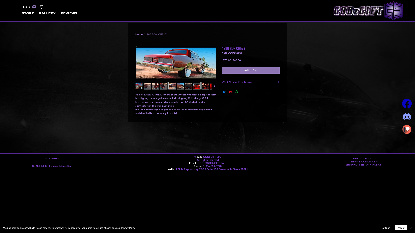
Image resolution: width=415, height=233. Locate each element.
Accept (400, 227)
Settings (386, 227)
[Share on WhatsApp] (236, 92)
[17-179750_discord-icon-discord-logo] (407, 116)
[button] (42, 7)
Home (139, 34)
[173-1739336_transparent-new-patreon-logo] (407, 129)
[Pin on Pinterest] (230, 92)
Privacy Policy (128, 227)
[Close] (411, 227)
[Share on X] (243, 92)
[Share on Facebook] (224, 92)
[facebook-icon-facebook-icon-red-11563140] (407, 103)
